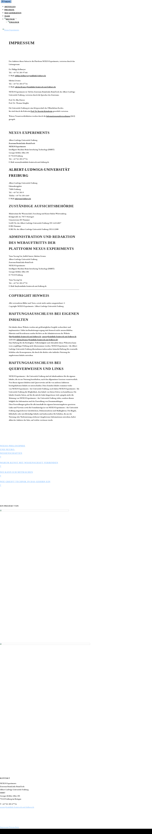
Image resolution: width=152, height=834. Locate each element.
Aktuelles (10, 7)
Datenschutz (14, 827)
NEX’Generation (12, 13)
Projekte (9, 10)
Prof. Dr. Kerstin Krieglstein (41, 111)
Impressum (4, 827)
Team (7, 16)
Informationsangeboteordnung (58, 116)
